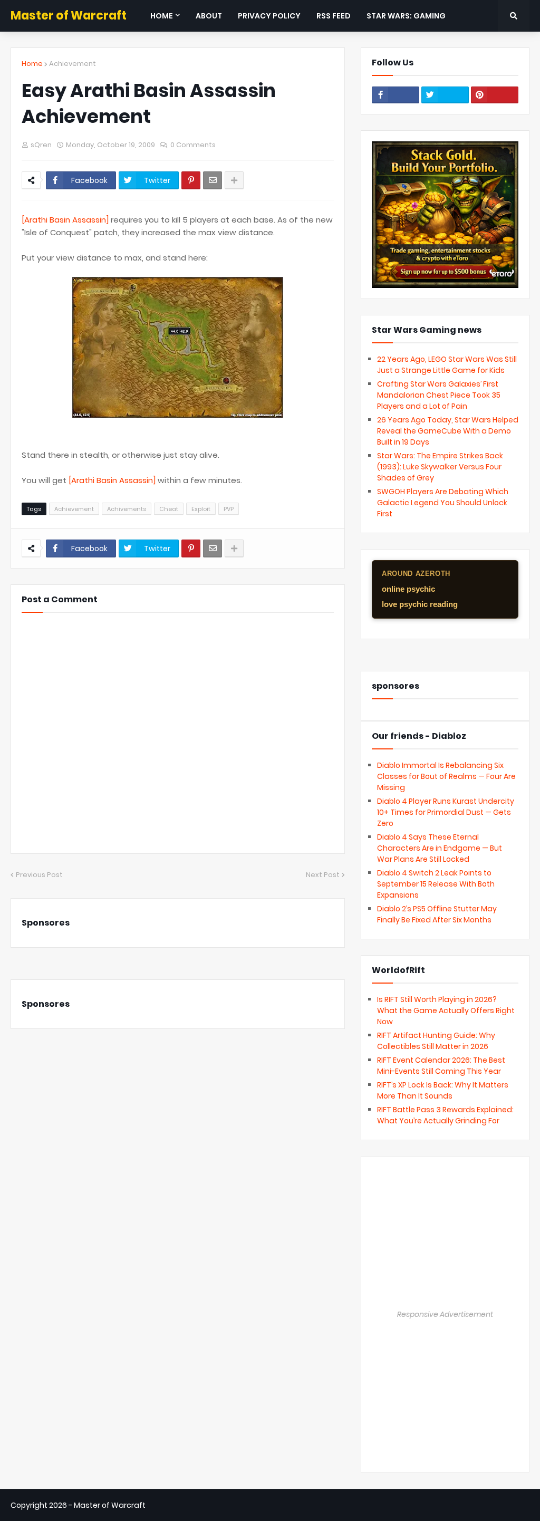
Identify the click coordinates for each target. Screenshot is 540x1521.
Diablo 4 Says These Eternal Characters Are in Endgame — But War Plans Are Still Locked (439, 848)
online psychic (408, 588)
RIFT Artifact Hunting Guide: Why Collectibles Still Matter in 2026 (436, 1041)
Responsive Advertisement (445, 1314)
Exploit (200, 509)
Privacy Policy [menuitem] (269, 16)
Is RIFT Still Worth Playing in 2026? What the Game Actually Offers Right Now (446, 1010)
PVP (229, 509)
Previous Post (39, 875)
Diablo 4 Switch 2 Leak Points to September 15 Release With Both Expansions (436, 884)
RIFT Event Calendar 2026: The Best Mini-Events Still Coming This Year (441, 1065)
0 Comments (193, 145)
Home (32, 64)
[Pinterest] (190, 180)
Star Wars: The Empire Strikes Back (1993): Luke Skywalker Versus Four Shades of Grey (440, 466)
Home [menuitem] (161, 16)
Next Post (323, 875)
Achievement (72, 64)
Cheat (168, 509)
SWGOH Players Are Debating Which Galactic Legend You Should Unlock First (442, 502)
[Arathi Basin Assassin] (65, 219)
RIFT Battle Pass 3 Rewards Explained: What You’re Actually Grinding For (445, 1115)
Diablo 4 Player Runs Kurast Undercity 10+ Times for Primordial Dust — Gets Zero (445, 812)
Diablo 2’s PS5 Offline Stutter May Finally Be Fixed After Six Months (437, 914)
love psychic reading (420, 604)
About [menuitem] (209, 16)
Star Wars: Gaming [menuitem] (406, 16)
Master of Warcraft (69, 15)
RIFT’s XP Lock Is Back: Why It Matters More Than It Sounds (442, 1090)
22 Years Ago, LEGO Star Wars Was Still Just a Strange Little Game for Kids (447, 365)
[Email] (212, 180)
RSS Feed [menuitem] (333, 16)
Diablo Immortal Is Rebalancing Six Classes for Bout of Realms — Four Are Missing (446, 776)
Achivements (126, 509)
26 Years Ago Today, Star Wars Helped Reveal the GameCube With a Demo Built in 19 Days (447, 431)
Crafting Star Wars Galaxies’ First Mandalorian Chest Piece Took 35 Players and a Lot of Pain (438, 395)
